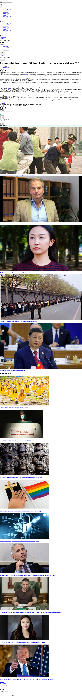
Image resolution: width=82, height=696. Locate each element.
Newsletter (3, 37)
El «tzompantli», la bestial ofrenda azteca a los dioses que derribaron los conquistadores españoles (21, 477)
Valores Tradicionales (7, 47)
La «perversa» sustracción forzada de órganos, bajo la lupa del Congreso (16, 440)
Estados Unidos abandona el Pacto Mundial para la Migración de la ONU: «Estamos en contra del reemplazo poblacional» (26, 679)
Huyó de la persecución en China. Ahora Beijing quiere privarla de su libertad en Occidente (16, 272)
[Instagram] (3, 689)
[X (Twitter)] (2, 42)
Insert (13, 695)
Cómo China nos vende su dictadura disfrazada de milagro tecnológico (12, 370)
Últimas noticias (6, 50)
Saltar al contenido (3, 0)
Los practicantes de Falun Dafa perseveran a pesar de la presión (14, 407)
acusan (26, 74)
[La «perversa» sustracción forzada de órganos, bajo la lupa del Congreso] (21, 438)
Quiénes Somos (6, 685)
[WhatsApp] (5, 71)
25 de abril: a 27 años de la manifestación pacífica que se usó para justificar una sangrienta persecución (18, 321)
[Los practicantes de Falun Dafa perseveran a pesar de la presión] (24, 405)
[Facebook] (1, 42)
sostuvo (57, 91)
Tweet (4, 85)
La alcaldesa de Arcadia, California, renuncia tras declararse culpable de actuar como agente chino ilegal (22, 642)
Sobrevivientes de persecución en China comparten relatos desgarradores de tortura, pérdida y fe (17, 175)
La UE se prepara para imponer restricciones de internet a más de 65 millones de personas (19, 541)
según (9, 88)
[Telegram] (3, 42)
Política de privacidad (7, 686)
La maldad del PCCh (7, 46)
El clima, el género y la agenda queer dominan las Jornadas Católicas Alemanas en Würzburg (20, 511)
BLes (4, 103)
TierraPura (2, 38)
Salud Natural (5, 48)
